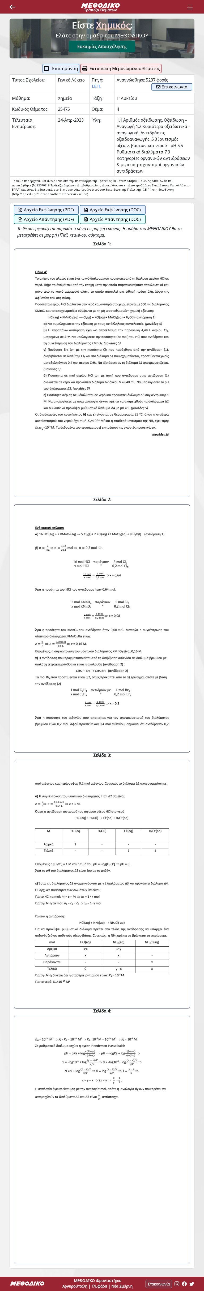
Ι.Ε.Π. (96, 86)
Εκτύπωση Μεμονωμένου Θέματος (125, 68)
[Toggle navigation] (189, 7)
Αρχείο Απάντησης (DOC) (115, 219)
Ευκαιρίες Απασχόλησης (102, 46)
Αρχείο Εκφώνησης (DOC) (115, 210)
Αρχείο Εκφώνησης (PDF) (49, 210)
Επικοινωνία (174, 87)
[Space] (100, 7)
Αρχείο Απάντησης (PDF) (49, 219)
